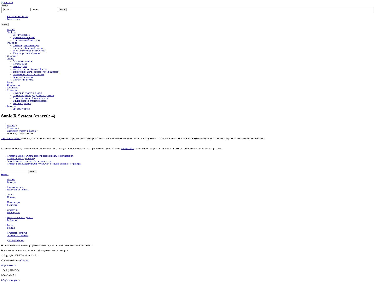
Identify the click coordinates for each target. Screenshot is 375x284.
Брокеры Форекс (21, 108)
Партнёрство (13, 212)
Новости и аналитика (18, 189)
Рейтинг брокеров (22, 103)
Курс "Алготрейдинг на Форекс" (29, 50)
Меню (4, 24)
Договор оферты (15, 240)
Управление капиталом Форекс (28, 74)
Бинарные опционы (23, 77)
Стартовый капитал (17, 233)
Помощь (11, 197)
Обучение (12, 42)
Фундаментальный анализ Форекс (30, 69)
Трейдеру (11, 32)
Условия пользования (17, 235)
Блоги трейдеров (21, 35)
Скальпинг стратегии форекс (27, 93)
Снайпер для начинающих (26, 45)
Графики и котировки (24, 37)
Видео (10, 82)
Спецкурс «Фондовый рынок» (28, 48)
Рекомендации (20, 66)
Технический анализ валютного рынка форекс (36, 72)
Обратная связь (8, 265)
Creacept (24, 260)
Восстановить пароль (17, 16)
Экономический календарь (26, 40)
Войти (5, 5)
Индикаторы (13, 85)
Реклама (11, 228)
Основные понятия (22, 61)
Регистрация (13, 19)
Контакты (12, 205)
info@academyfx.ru (10, 280)
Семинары (12, 56)
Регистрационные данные (20, 217)
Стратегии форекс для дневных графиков (33, 95)
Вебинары (12, 220)
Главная (11, 29)
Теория (10, 58)
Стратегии (12, 90)
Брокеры (11, 106)
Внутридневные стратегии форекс (30, 101)
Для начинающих (15, 187)
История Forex (20, 64)
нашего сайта (127, 148)
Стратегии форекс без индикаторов (30, 98)
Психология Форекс (23, 79)
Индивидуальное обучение (26, 53)
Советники (12, 87)
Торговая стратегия (11, 138)
